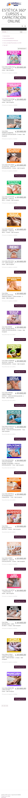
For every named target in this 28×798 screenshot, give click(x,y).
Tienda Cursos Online (5, 796)
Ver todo (4, 32)
